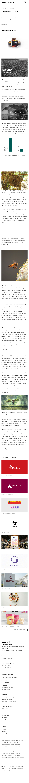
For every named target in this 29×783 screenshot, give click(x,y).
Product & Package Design (8, 701)
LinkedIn (3, 731)
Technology (4, 708)
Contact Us (4, 719)
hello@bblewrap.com (7, 658)
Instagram (4, 729)
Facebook (4, 733)
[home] (7, 2)
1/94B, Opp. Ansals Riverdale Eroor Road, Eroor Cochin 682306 (9, 679)
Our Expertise (5, 715)
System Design (5, 704)
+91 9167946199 (5, 689)
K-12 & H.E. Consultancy (7, 706)
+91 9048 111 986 (5, 665)
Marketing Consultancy (7, 697)
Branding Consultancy (7, 699)
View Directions (5, 682)
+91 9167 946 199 (5, 670)
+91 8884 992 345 (6, 667)
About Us (3, 713)
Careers (3, 722)
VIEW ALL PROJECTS (19, 629)
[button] (25, 2)
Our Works (4, 717)
